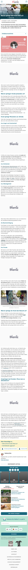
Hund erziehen (14, 20)
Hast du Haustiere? (14, 526)
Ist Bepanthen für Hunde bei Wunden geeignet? (17, 507)
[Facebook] (10, 470)
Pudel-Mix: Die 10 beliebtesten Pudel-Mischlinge (18, 500)
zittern (13, 178)
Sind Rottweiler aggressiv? (8, 445)
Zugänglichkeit (14, 564)
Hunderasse (5, 367)
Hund (10, 529)
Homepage (4, 20)
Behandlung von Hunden (16, 504)
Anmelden (14, 534)
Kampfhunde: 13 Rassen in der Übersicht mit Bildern (17, 493)
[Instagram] (15, 470)
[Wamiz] (16, 1)
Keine (20, 529)
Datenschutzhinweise (14, 557)
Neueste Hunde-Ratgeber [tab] (21, 487)
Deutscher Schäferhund (8, 370)
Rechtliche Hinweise (14, 559)
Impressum (14, 567)
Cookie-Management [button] (14, 562)
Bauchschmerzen (13, 166)
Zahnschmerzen (6, 166)
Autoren (14, 551)
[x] (13, 470)
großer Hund (17, 422)
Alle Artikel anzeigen (14, 513)
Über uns (14, 549)
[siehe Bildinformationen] (26, 5)
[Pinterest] (18, 470)
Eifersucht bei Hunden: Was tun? (10, 443)
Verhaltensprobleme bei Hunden (8, 22)
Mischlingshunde (14, 497)
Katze (16, 529)
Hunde (8, 20)
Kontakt (14, 554)
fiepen (8, 178)
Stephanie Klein (11, 17)
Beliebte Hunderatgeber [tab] (7, 487)
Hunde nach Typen (14, 490)
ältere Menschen (18, 424)
